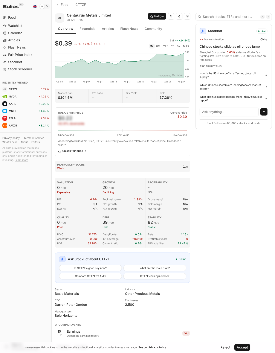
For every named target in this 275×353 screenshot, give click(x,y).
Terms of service (34, 138)
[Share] (179, 16)
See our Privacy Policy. (152, 347)
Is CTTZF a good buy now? (90, 268)
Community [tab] (153, 29)
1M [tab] (151, 46)
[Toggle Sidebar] (51, 176)
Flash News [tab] (129, 29)
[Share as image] (187, 16)
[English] (35, 6)
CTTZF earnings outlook (155, 276)
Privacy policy (11, 138)
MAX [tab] (186, 46)
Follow (159, 16)
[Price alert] (171, 16)
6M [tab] (158, 46)
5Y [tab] (178, 46)
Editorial (36, 142)
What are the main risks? (155, 268)
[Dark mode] (44, 6)
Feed (64, 5)
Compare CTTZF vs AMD (90, 276)
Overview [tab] (65, 29)
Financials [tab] (87, 29)
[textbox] (229, 112)
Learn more (21, 159)
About (24, 142)
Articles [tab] (108, 29)
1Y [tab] (172, 46)
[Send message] (264, 112)
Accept (242, 347)
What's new (9, 142)
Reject (225, 347)
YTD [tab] (165, 46)
